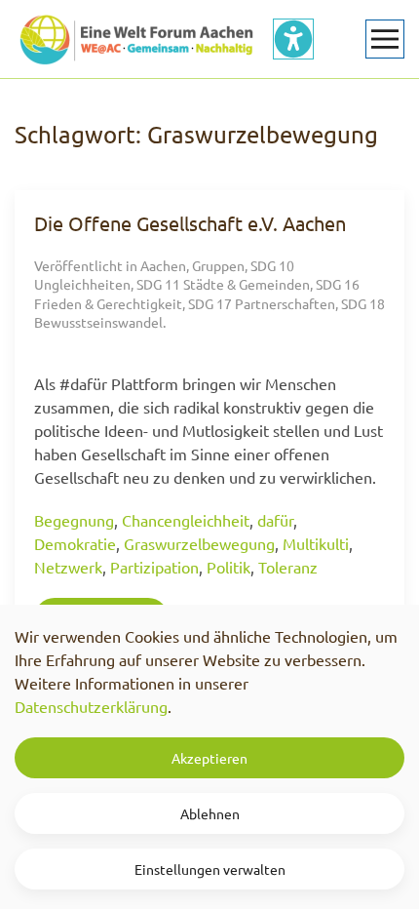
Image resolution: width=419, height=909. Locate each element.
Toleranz (288, 566)
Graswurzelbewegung (199, 543)
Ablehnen (210, 813)
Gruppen (218, 265)
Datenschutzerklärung (91, 706)
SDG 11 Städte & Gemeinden (223, 284)
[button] (384, 39)
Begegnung (74, 520)
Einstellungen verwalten (210, 869)
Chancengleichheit (185, 520)
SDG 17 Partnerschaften (261, 303)
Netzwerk (68, 566)
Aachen (163, 265)
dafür (275, 520)
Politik (228, 566)
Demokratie (75, 543)
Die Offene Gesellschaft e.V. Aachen (190, 223)
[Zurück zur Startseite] (136, 39)
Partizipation (154, 566)
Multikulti (316, 543)
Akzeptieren (209, 758)
